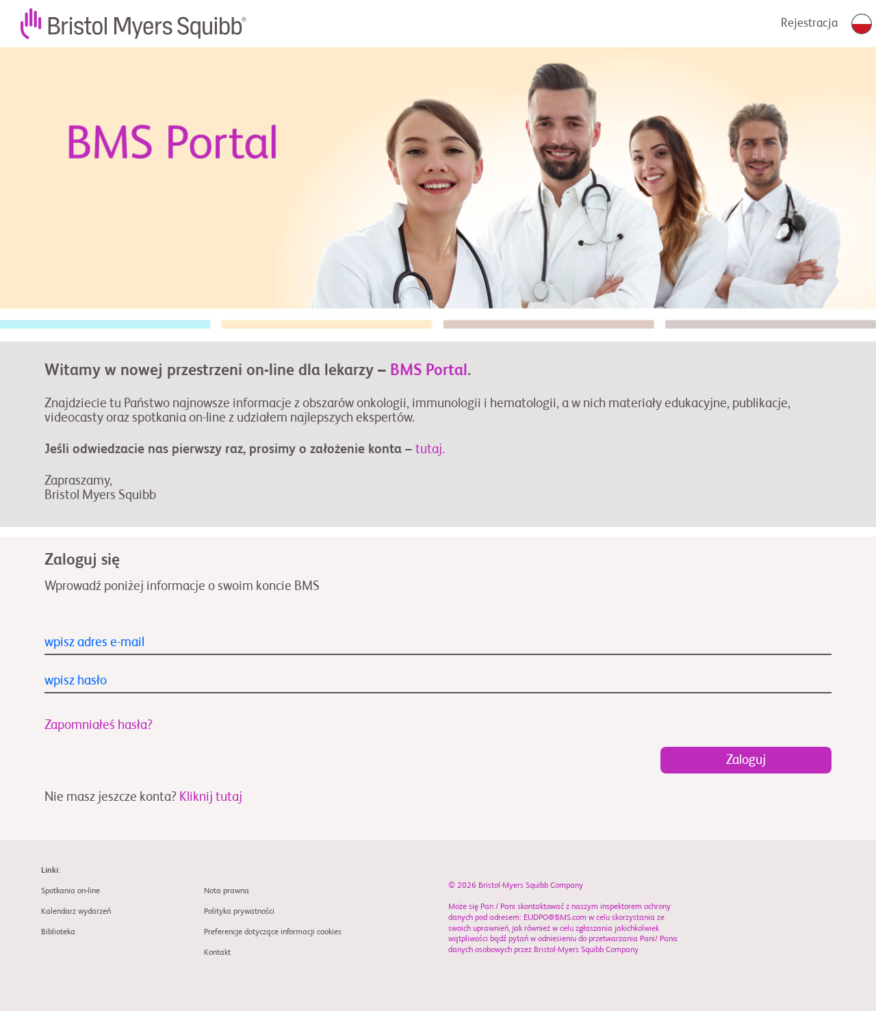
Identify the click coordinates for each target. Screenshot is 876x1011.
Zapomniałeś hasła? (98, 725)
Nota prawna (226, 891)
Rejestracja (809, 23)
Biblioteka (58, 932)
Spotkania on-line (70, 891)
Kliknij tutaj (210, 797)
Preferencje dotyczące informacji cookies (273, 932)
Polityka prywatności (239, 912)
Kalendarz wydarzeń (76, 912)
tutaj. (430, 449)
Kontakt (217, 953)
